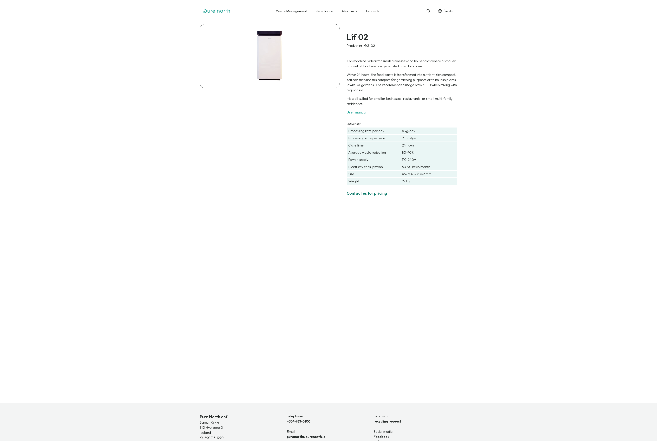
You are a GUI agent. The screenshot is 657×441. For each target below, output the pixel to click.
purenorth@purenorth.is (306, 437)
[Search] (428, 11)
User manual (356, 112)
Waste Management (291, 11)
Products (372, 11)
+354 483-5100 (298, 421)
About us (348, 11)
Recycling (322, 11)
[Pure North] (216, 11)
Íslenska (448, 11)
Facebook (381, 437)
